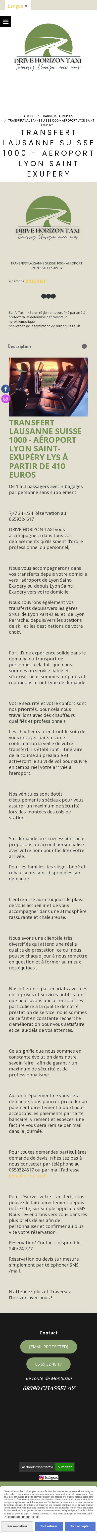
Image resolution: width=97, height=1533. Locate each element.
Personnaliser (17, 1526)
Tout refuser (48, 1526)
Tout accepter (80, 1526)
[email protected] (28, 1176)
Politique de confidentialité (22, 1517)
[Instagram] (5, 398)
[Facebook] (5, 389)
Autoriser (65, 1467)
